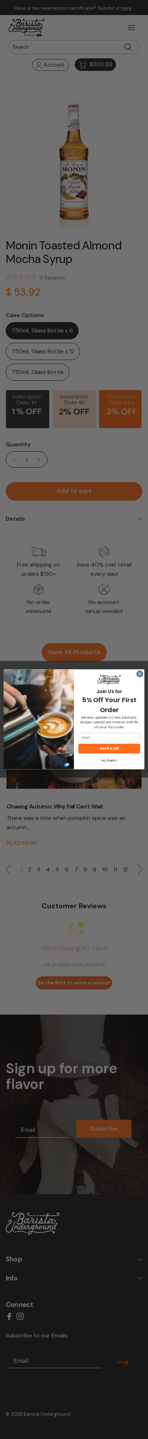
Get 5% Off (109, 748)
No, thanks (109, 761)
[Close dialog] (140, 674)
